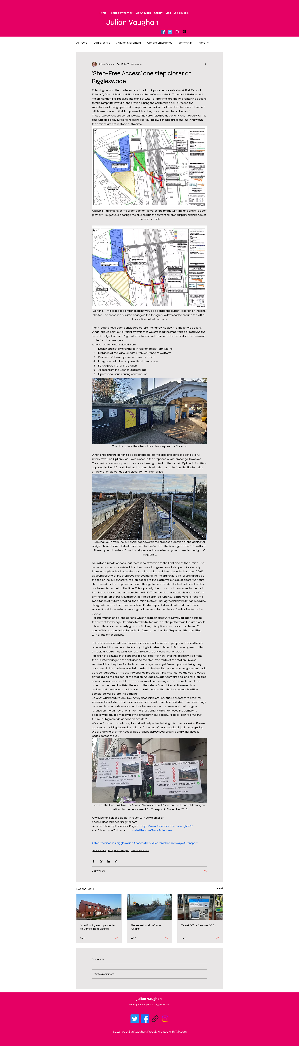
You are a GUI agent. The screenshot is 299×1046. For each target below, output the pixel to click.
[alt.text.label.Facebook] (145, 1018)
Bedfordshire (101, 42)
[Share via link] (116, 861)
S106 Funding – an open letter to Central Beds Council (97, 927)
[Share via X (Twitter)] (101, 861)
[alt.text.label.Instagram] (165, 1018)
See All (219, 888)
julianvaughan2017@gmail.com (153, 1004)
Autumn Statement (128, 42)
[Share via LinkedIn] (108, 861)
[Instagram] (177, 32)
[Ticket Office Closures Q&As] (200, 907)
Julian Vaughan (132, 22)
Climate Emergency (159, 42)
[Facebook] (163, 32)
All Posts (81, 42)
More (202, 42)
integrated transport (118, 851)
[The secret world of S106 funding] (149, 907)
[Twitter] (170, 32)
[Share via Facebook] (93, 861)
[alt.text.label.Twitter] (135, 1018)
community (185, 42)
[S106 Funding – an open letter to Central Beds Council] (98, 907)
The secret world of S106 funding (146, 927)
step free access (140, 851)
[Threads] (184, 32)
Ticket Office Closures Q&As (198, 925)
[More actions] (205, 64)
